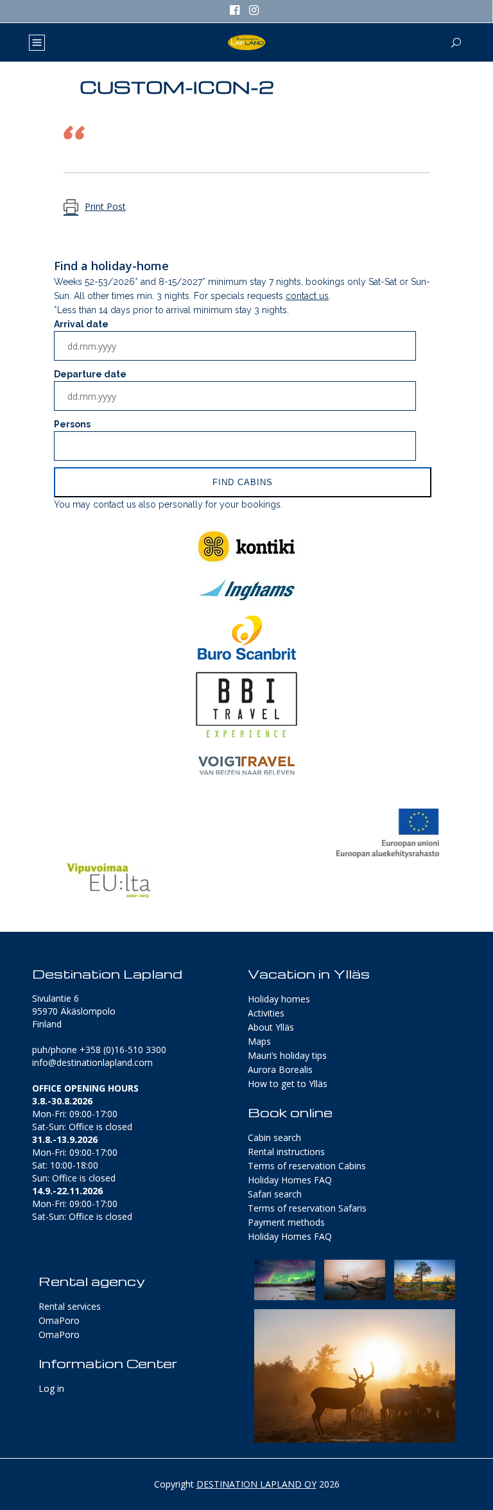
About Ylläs (271, 1027)
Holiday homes (279, 999)
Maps (259, 1041)
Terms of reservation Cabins (307, 1166)
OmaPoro (59, 1320)
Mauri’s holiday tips (287, 1055)
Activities (266, 1013)
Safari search (275, 1194)
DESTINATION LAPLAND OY (256, 1484)
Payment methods (286, 1222)
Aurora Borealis (280, 1069)
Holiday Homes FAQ (290, 1180)
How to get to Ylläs (287, 1083)
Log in (51, 1388)
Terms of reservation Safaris (307, 1208)
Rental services (70, 1306)
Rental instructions (286, 1151)
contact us (307, 296)
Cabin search (274, 1137)
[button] (284, 1280)
